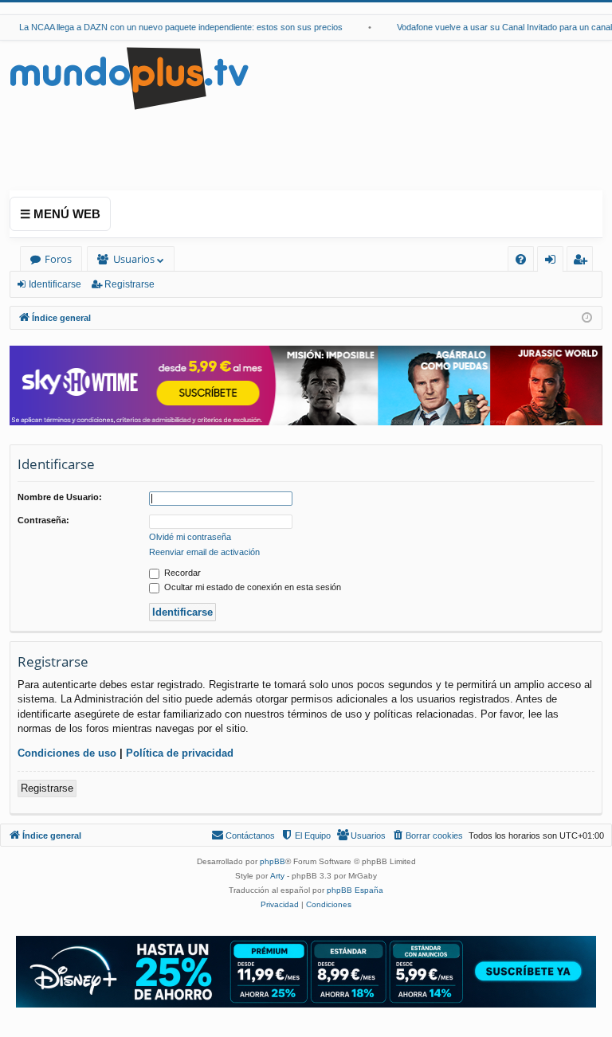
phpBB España (355, 890)
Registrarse (129, 284)
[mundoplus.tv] (129, 78)
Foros (58, 259)
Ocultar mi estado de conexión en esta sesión (251, 587)
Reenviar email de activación (204, 552)
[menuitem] (520, 259)
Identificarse (55, 284)
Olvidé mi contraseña (190, 537)
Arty (277, 875)
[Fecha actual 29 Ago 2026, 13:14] (587, 318)
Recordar (181, 572)
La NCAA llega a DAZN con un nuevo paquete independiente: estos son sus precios (173, 27)
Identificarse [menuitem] (553, 262)
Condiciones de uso (67, 753)
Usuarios (134, 259)
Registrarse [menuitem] (583, 262)
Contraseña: (43, 520)
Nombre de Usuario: (60, 497)
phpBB (272, 861)
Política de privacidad (179, 753)
